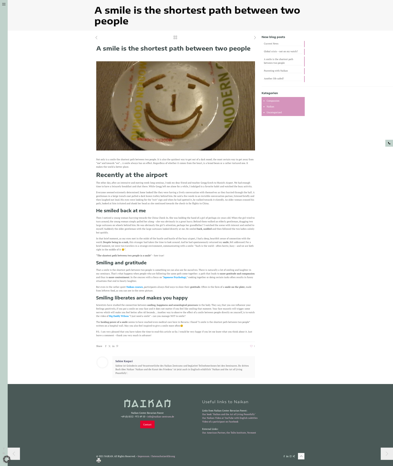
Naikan (270, 106)
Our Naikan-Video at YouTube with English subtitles (230, 417)
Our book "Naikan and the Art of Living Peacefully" (229, 414)
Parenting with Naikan (276, 70)
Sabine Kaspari (124, 361)
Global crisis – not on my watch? (281, 51)
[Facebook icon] (4, 448)
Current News (271, 43)
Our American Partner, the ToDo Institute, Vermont (229, 432)
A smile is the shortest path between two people (278, 61)
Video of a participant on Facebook (220, 421)
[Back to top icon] (301, 456)
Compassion (273, 100)
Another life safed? (274, 78)
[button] (7, 459)
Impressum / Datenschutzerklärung (156, 456)
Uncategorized (274, 112)
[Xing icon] (294, 456)
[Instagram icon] (290, 456)
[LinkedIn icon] (287, 456)
